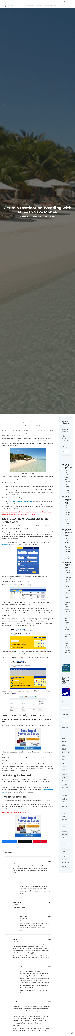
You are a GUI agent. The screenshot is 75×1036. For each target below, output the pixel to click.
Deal (63, 787)
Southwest (64, 834)
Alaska (63, 738)
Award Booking (64, 760)
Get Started (30, 5)
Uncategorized (37, 216)
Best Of (64, 766)
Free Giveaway (65, 803)
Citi (67, 777)
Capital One (64, 774)
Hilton (63, 813)
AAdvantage (65, 733)
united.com (6, 544)
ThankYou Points (64, 843)
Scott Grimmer (50, 216)
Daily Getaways (64, 784)
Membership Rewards (64, 825)
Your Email (64, 447)
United (63, 856)
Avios (63, 756)
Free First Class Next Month (64, 800)
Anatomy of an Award (65, 753)
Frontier (64, 810)
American (64, 741)
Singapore (64, 831)
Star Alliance (65, 840)
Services (39, 5)
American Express (64, 749)
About (61, 5)
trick (63, 851)
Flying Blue (64, 795)
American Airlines (64, 745)
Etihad (63, 792)
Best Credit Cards (50, 5)
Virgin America (65, 862)
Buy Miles (64, 772)
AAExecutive (64, 735)
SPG (63, 837)
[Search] (72, 6)
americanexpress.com (26, 423)
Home (23, 5)
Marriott (64, 822)
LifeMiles (64, 816)
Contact (56, 1)
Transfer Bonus (64, 847)
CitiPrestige (65, 780)
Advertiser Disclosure (66, 1)
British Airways (65, 769)
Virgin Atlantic (64, 866)
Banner (63, 763)
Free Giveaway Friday (65, 807)
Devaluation (65, 790)
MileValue (64, 828)
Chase (63, 777)
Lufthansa (64, 819)
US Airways (64, 859)
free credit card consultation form (21, 501)
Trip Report (64, 854)
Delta (67, 787)
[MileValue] (8, 5)
